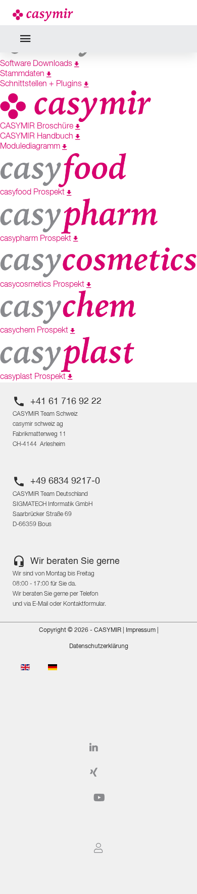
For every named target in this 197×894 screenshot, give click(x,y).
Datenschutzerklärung (98, 647)
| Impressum (138, 630)
